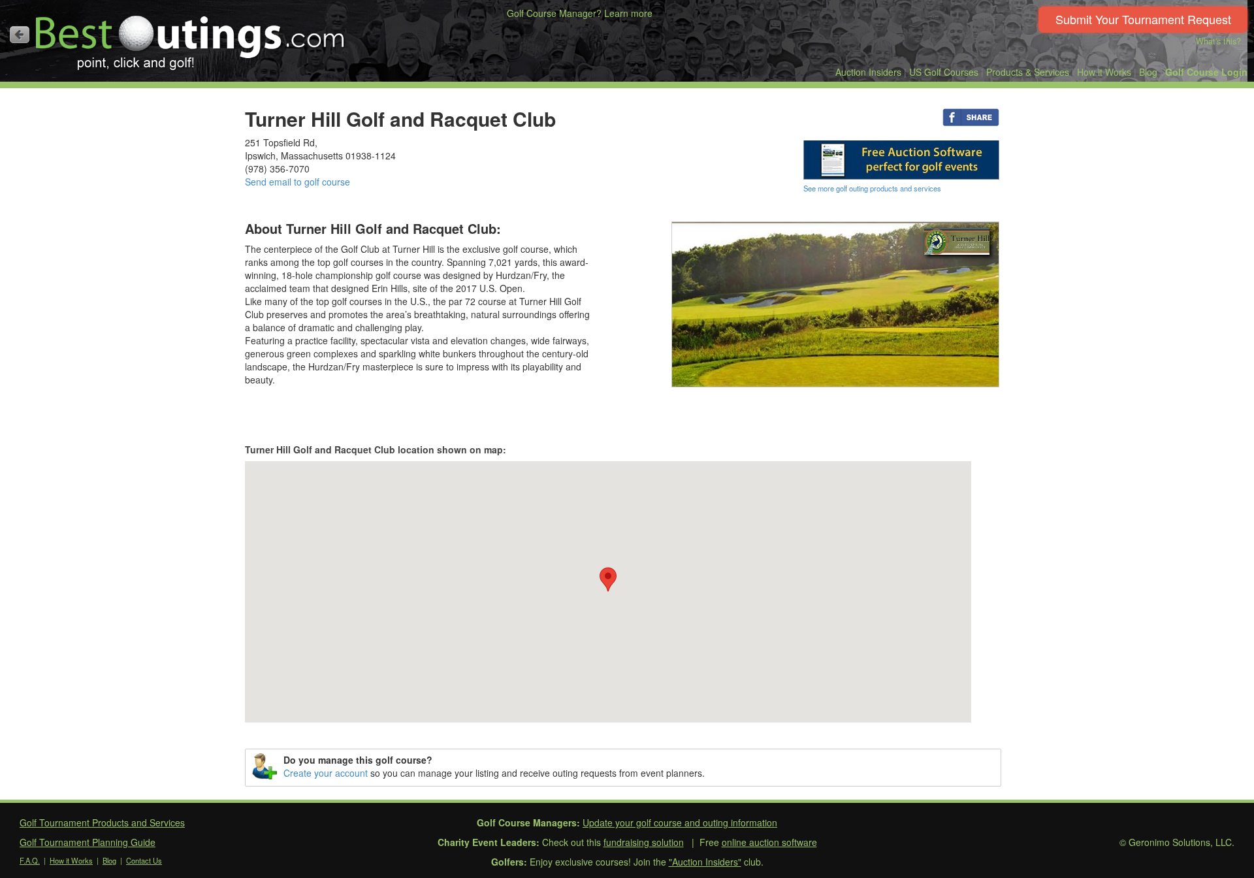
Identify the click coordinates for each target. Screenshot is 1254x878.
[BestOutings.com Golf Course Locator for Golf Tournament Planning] (190, 37)
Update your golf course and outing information (680, 822)
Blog (1148, 71)
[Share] (970, 116)
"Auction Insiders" (705, 861)
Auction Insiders (868, 71)
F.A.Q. (30, 860)
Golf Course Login (1206, 71)
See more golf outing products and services (872, 188)
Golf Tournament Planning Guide (87, 842)
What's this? (1218, 41)
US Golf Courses (943, 71)
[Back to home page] (19, 34)
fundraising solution (643, 842)
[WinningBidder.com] (901, 158)
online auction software (769, 842)
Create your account (325, 772)
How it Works (1104, 71)
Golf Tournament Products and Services (102, 822)
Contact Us (144, 860)
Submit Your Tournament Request (1143, 18)
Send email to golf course (297, 181)
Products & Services (1027, 71)
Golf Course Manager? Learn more (579, 13)
